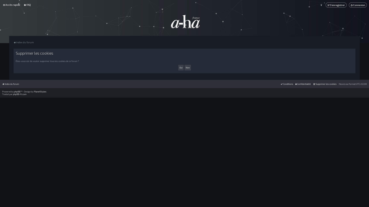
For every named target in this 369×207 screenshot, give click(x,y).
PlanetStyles (40, 91)
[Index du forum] (184, 21)
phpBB (17, 91)
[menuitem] (27, 4)
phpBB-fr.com (20, 94)
